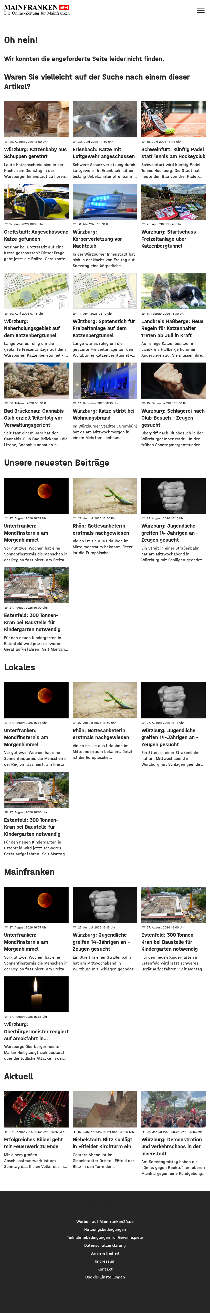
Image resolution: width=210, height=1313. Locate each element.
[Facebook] (90, 1205)
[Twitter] (105, 1205)
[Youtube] (120, 1205)
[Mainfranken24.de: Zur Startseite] (37, 10)
